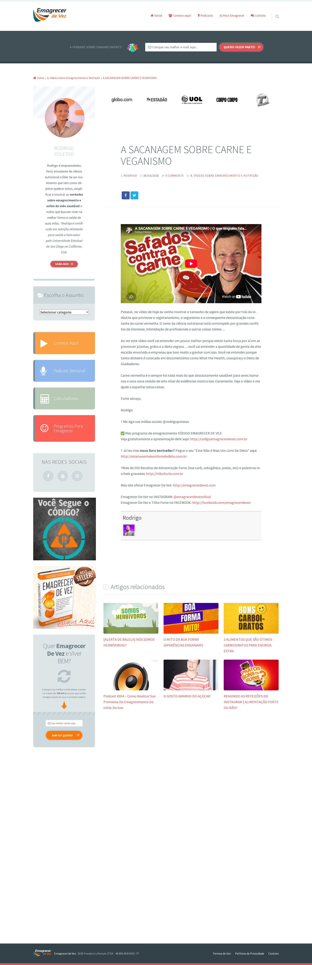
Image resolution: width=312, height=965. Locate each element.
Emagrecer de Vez (65, 953)
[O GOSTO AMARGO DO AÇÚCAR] (191, 689)
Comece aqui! (181, 16)
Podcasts (206, 16)
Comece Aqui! (66, 343)
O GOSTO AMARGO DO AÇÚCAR (187, 696)
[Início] (43, 953)
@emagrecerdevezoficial (192, 496)
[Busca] (274, 11)
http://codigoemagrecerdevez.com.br (218, 439)
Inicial (158, 16)
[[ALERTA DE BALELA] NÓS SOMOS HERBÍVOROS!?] (130, 632)
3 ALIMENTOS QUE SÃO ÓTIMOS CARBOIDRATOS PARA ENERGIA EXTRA (248, 645)
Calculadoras (66, 398)
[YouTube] (62, 476)
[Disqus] (191, 770)
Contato (260, 16)
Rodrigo (132, 517)
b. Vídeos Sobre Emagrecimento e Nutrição (224, 175)
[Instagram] (77, 476)
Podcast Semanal (69, 370)
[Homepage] (50, 15)
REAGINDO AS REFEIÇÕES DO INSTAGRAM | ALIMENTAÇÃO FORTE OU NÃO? (251, 702)
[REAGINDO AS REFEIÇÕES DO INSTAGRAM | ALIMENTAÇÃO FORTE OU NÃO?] (251, 689)
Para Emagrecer (233, 16)
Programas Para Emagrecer (68, 428)
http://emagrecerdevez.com (194, 485)
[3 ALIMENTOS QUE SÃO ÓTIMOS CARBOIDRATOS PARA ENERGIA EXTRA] (251, 632)
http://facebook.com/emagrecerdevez (221, 502)
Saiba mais (62, 264)
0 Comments (174, 175)
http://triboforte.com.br (164, 473)
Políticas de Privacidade (249, 953)
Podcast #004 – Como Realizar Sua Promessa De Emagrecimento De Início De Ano (129, 702)
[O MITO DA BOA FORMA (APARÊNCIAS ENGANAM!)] (191, 632)
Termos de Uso (222, 953)
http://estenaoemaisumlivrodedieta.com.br (154, 456)
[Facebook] (48, 476)
